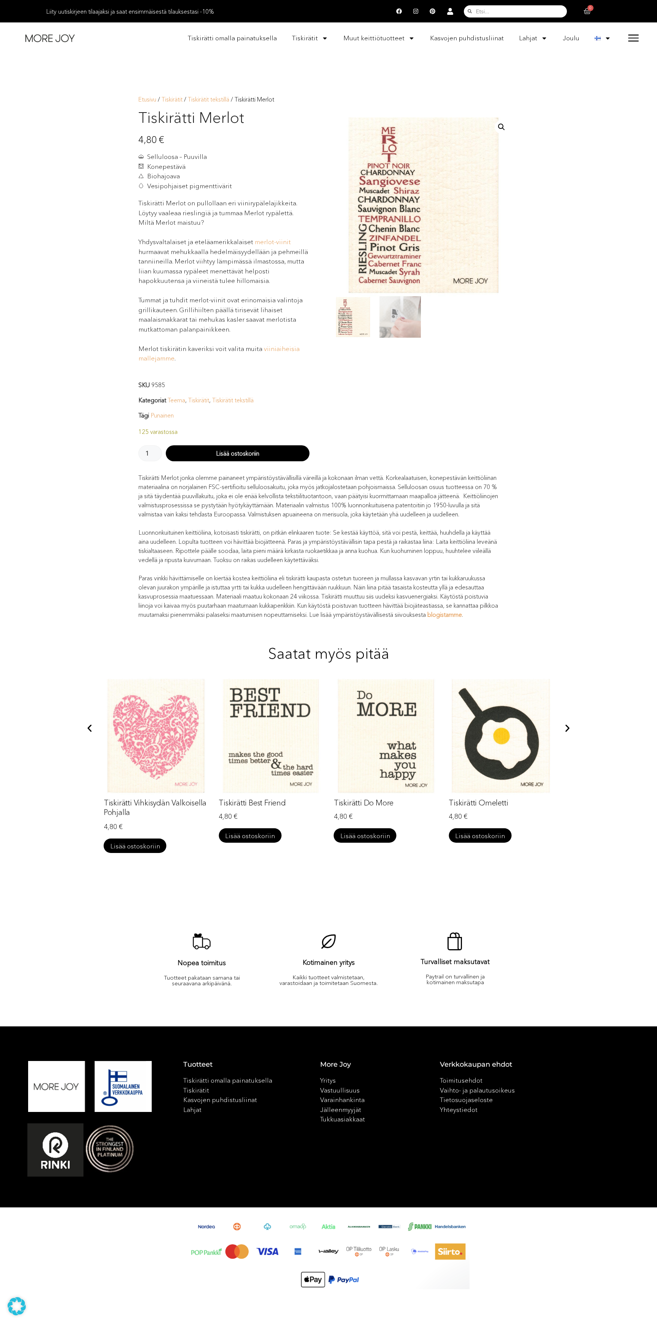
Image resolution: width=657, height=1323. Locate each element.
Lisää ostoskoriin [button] (135, 846)
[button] (501, 127)
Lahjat (528, 38)
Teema (176, 400)
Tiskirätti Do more (364, 802)
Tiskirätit (305, 38)
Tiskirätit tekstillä (208, 99)
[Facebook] (399, 11)
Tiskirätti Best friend (252, 802)
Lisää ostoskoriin (237, 453)
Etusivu (147, 99)
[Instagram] (415, 11)
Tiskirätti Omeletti (478, 802)
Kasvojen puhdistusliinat (467, 38)
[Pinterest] (432, 11)
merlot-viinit (273, 242)
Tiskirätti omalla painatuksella (232, 38)
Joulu (571, 38)
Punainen (162, 415)
